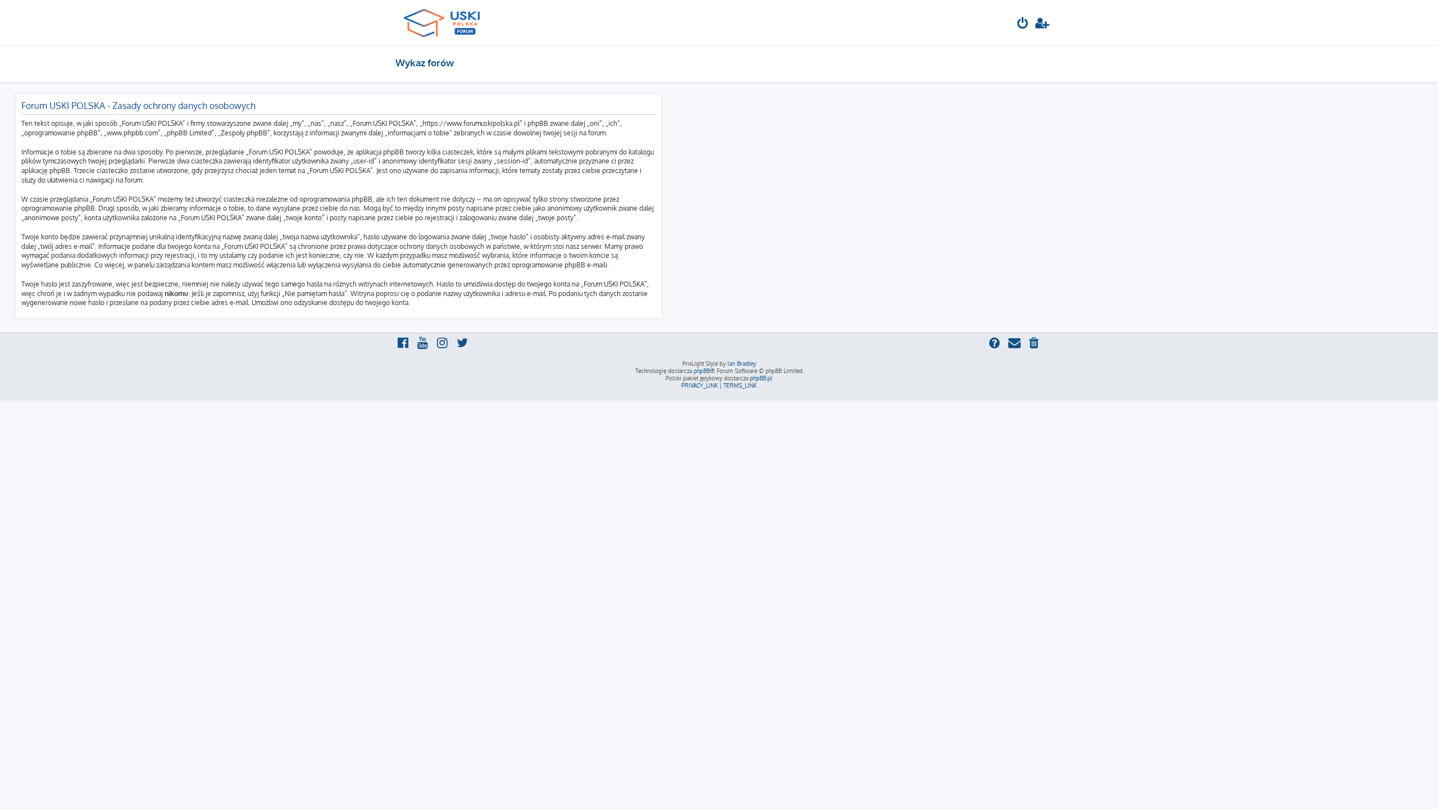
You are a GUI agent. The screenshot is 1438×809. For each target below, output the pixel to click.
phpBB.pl (761, 378)
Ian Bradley (741, 363)
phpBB (702, 370)
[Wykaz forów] (447, 22)
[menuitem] (1023, 24)
